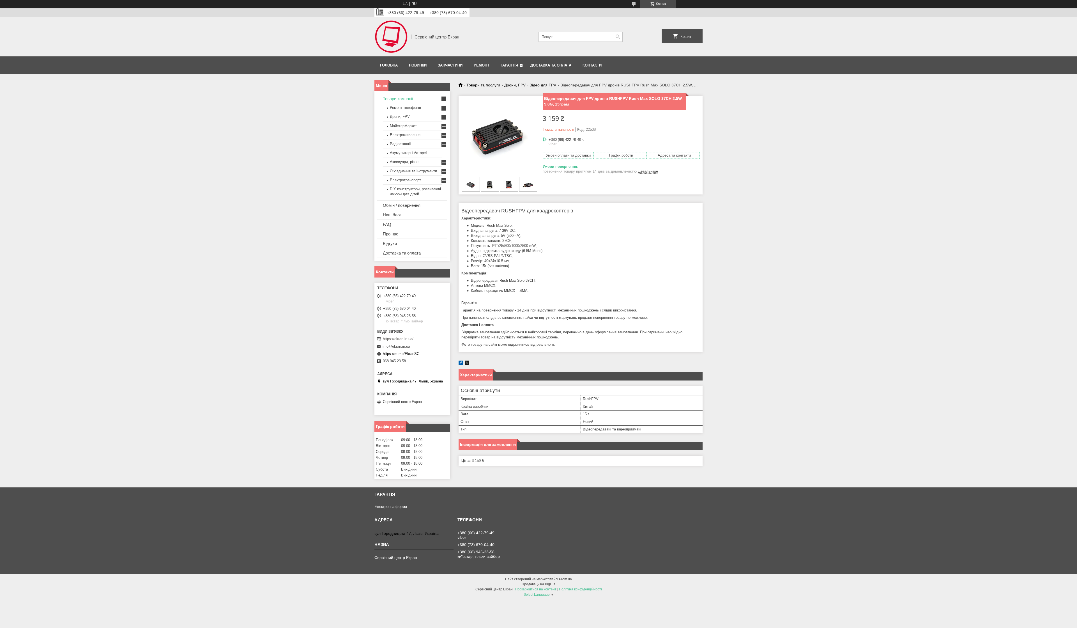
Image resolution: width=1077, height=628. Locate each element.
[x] (467, 364)
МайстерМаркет (403, 126)
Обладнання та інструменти (413, 171)
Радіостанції (400, 144)
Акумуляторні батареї (408, 153)
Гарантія (509, 65)
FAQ (387, 224)
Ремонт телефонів (405, 108)
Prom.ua (565, 579)
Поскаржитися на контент (535, 589)
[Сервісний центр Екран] (391, 37)
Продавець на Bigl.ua (539, 584)
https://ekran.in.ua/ (398, 339)
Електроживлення (405, 135)
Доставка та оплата (550, 65)
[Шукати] (618, 37)
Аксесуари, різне (404, 162)
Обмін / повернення (401, 205)
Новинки (418, 65)
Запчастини (450, 65)
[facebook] (461, 364)
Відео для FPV (543, 85)
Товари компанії (398, 98)
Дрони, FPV (515, 85)
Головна (389, 65)
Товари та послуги (483, 85)
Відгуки (390, 243)
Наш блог (392, 214)
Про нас (390, 234)
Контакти (592, 65)
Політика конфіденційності (580, 589)
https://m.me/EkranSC (401, 354)
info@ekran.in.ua (396, 346)
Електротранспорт (405, 180)
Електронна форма (390, 507)
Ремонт (481, 65)
